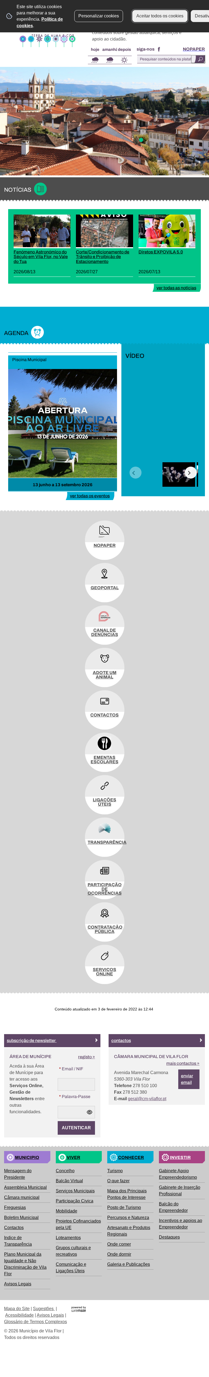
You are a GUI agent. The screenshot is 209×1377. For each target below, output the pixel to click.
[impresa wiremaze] (78, 1308)
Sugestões (44, 1308)
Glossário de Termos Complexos (35, 1321)
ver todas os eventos (90, 496)
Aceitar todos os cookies (159, 16)
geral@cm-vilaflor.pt (147, 1098)
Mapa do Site (17, 1308)
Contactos (121, 1040)
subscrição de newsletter (32, 1040)
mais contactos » (182, 1063)
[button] (136, 473)
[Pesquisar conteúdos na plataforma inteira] (198, 59)
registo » (86, 1057)
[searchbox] (171, 59)
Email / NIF (70, 1068)
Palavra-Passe (74, 1096)
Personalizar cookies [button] (98, 16)
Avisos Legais (50, 1315)
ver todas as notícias (176, 288)
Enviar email (187, 1079)
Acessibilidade (19, 1315)
